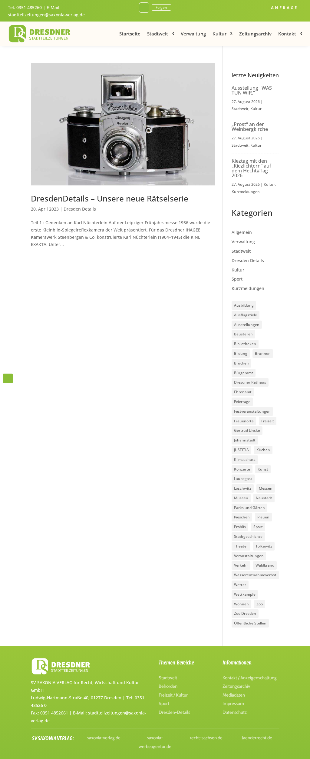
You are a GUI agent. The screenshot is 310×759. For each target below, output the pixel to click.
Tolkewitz (264, 546)
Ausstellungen (246, 324)
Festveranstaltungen (252, 411)
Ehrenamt (243, 391)
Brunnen (263, 353)
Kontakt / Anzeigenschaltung (250, 678)
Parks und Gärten (249, 507)
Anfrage (284, 7)
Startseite (129, 34)
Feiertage (242, 401)
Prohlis (240, 526)
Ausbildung (244, 305)
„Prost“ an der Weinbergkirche (250, 126)
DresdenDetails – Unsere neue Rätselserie (109, 198)
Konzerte (242, 469)
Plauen (263, 517)
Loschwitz (242, 488)
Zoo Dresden (245, 613)
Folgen (161, 7)
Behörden (168, 686)
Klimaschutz (245, 459)
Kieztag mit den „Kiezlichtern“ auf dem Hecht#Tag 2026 (251, 168)
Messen (265, 488)
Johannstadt (245, 440)
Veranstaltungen (249, 555)
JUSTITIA (241, 449)
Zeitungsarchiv (255, 34)
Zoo (259, 604)
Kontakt (287, 34)
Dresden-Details (174, 712)
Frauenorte (244, 421)
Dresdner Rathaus (250, 382)
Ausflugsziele (245, 315)
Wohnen (241, 604)
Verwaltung (193, 34)
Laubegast (243, 478)
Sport (237, 279)
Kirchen (263, 449)
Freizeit (267, 421)
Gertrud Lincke (247, 430)
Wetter (240, 584)
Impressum (233, 703)
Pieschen (242, 517)
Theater (241, 546)
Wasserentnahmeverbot (255, 575)
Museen (241, 498)
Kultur (219, 34)
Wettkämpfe (245, 594)
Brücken (241, 363)
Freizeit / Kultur (173, 695)
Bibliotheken (245, 343)
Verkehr (241, 565)
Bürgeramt (243, 372)
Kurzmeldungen (246, 191)
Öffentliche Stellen (250, 623)
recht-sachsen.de (206, 738)
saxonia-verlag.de (103, 738)
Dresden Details (80, 209)
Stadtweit (157, 34)
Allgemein (242, 232)
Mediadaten (234, 695)
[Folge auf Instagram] (144, 7)
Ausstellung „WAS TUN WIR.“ (252, 90)
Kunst (263, 469)
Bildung (240, 353)
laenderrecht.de (257, 738)
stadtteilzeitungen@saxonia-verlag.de (46, 15)
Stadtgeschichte (248, 536)
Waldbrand (265, 565)
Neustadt (264, 498)
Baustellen (243, 334)
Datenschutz (235, 712)
